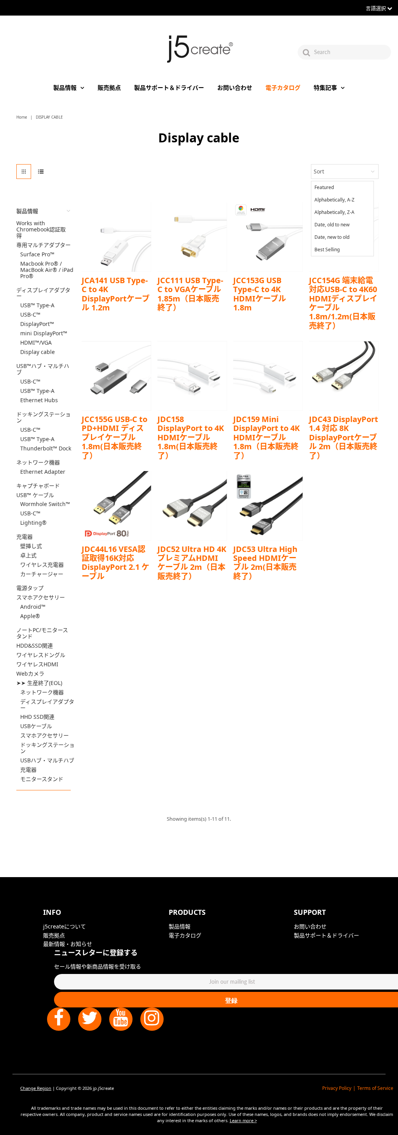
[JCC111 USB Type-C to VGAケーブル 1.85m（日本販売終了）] (192, 237)
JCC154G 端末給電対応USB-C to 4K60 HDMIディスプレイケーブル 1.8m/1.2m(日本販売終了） (343, 303)
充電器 (24, 537)
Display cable (37, 352)
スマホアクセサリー (40, 597)
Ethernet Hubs (39, 400)
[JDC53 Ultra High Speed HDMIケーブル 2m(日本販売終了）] (268, 506)
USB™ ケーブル (35, 495)
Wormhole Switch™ (45, 504)
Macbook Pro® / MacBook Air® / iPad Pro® (46, 270)
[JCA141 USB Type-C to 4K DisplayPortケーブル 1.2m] (116, 237)
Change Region (35, 1088)
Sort (319, 171)
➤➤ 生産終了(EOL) (39, 683)
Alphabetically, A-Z (334, 199)
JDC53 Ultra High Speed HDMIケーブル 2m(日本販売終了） (265, 563)
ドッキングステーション (43, 417)
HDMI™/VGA (36, 343)
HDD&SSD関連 (34, 646)
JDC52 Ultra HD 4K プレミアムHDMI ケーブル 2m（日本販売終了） (191, 563)
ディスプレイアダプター (43, 293)
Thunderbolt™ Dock (45, 448)
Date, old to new (331, 224)
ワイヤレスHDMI (37, 664)
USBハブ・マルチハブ (47, 760)
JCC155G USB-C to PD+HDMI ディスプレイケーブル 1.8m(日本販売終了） (114, 437)
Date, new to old (331, 237)
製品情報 (65, 87)
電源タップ (30, 588)
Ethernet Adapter (42, 472)
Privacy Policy (336, 1088)
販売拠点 (109, 87)
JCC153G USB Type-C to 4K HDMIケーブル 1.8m (259, 294)
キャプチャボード (38, 486)
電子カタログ (282, 87)
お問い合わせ (234, 87)
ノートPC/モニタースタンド (42, 633)
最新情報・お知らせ (67, 944)
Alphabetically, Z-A (334, 212)
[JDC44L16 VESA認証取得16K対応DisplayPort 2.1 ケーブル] (116, 506)
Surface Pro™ (37, 254)
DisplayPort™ (37, 324)
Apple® (30, 616)
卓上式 (28, 555)
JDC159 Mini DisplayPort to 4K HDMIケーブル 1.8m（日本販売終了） (266, 437)
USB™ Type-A (37, 305)
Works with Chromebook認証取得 (41, 229)
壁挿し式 (31, 546)
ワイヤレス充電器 (42, 565)
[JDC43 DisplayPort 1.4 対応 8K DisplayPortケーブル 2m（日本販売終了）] (344, 376)
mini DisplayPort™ (43, 333)
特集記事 (325, 87)
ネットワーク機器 (38, 462)
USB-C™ (30, 315)
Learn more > (243, 1120)
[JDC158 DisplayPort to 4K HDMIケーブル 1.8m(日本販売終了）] (192, 376)
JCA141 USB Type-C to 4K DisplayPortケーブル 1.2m (116, 294)
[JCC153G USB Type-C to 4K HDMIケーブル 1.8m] (268, 237)
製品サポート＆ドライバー (169, 87)
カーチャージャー (41, 574)
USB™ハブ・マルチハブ (42, 369)
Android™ (32, 607)
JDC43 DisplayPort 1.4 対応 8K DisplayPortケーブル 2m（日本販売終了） (343, 437)
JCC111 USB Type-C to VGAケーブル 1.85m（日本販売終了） (190, 294)
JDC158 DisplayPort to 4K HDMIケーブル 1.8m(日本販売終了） (190, 437)
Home (21, 117)
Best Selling (327, 249)
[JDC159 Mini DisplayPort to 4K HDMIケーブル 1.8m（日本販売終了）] (268, 376)
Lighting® (33, 523)
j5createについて (64, 926)
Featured (324, 187)
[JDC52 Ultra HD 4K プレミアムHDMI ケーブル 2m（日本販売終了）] (192, 506)
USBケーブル (36, 726)
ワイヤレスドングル (40, 655)
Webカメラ (30, 674)
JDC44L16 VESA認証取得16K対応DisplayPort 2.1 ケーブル (115, 563)
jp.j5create (103, 1088)
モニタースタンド (41, 779)
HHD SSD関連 (37, 717)
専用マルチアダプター (43, 245)
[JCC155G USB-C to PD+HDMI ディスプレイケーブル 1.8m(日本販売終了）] (116, 376)
